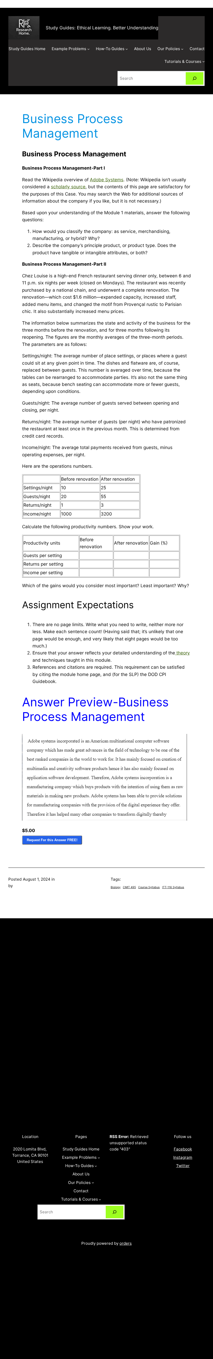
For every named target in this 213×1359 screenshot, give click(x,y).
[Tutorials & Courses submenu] (203, 61)
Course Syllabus (149, 887)
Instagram (182, 1157)
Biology (116, 887)
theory (182, 652)
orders (125, 1243)
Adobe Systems (106, 179)
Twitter (183, 1165)
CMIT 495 (129, 887)
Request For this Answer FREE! (52, 840)
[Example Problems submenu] (88, 49)
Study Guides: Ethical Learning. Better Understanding (102, 27)
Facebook (183, 1149)
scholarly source (68, 186)
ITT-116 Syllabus (173, 887)
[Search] (194, 78)
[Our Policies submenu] (182, 49)
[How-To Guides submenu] (126, 49)
